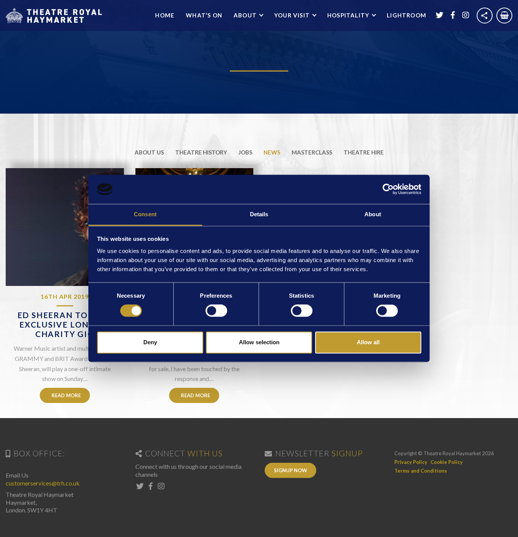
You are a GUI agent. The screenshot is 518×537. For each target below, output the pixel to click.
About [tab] (372, 214)
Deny (150, 342)
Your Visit (292, 15)
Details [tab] (259, 214)
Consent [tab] (145, 214)
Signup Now (290, 470)
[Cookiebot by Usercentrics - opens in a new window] (388, 189)
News (272, 152)
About (246, 15)
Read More (65, 395)
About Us (149, 152)
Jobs (245, 152)
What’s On (204, 15)
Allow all (368, 342)
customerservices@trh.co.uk (43, 483)
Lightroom (406, 15)
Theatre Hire (364, 152)
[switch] (216, 311)
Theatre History (201, 152)
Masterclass (312, 152)
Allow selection (259, 342)
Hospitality (349, 15)
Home (164, 15)
